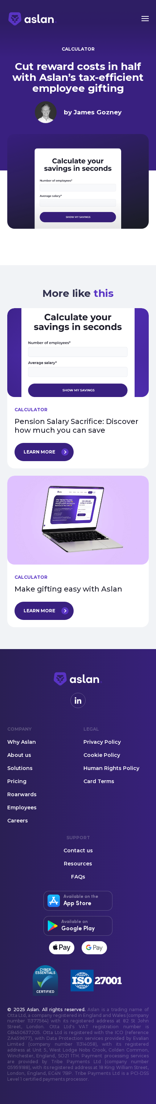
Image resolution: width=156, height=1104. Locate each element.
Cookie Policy (101, 755)
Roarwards (22, 795)
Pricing (16, 782)
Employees (22, 808)
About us (19, 755)
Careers (17, 821)
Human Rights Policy (111, 768)
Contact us (78, 851)
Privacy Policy (102, 742)
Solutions (20, 768)
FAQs (78, 877)
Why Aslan (21, 742)
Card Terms (98, 782)
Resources (78, 864)
